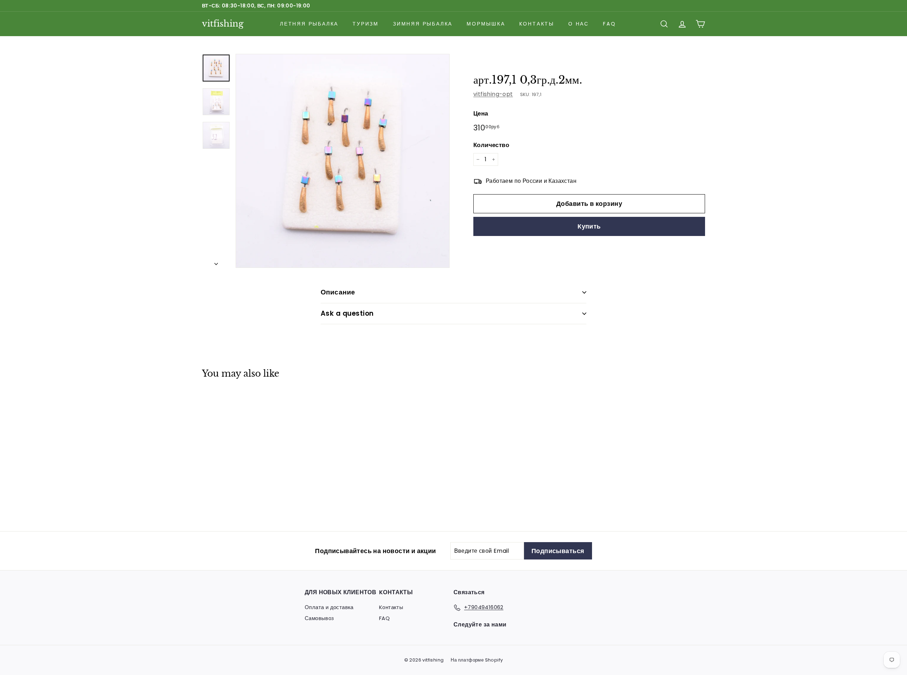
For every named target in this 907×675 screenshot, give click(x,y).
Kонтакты (536, 23)
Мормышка (486, 23)
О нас (578, 23)
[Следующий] (216, 262)
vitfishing (222, 23)
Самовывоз (319, 618)
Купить (589, 226)
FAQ (609, 23)
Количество (491, 144)
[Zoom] (342, 161)
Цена (480, 113)
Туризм (366, 23)
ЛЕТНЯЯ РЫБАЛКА (309, 23)
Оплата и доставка (329, 607)
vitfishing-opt (493, 94)
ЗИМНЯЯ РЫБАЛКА (422, 23)
